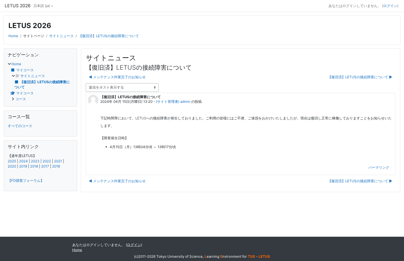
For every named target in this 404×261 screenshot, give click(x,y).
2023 (35, 161)
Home (13, 36)
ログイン (390, 6)
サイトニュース (61, 36)
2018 (34, 166)
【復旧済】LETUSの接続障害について (109, 36)
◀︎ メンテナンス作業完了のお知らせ (117, 77)
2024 (23, 161)
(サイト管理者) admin (173, 101)
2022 (47, 161)
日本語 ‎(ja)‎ (41, 6)
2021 (58, 161)
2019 (23, 166)
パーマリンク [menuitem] (378, 167)
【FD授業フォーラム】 (26, 180)
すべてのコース (20, 126)
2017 (45, 166)
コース (20, 99)
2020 (12, 166)
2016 (56, 166)
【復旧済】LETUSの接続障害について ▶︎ (360, 77)
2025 (12, 161)
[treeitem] (40, 81)
